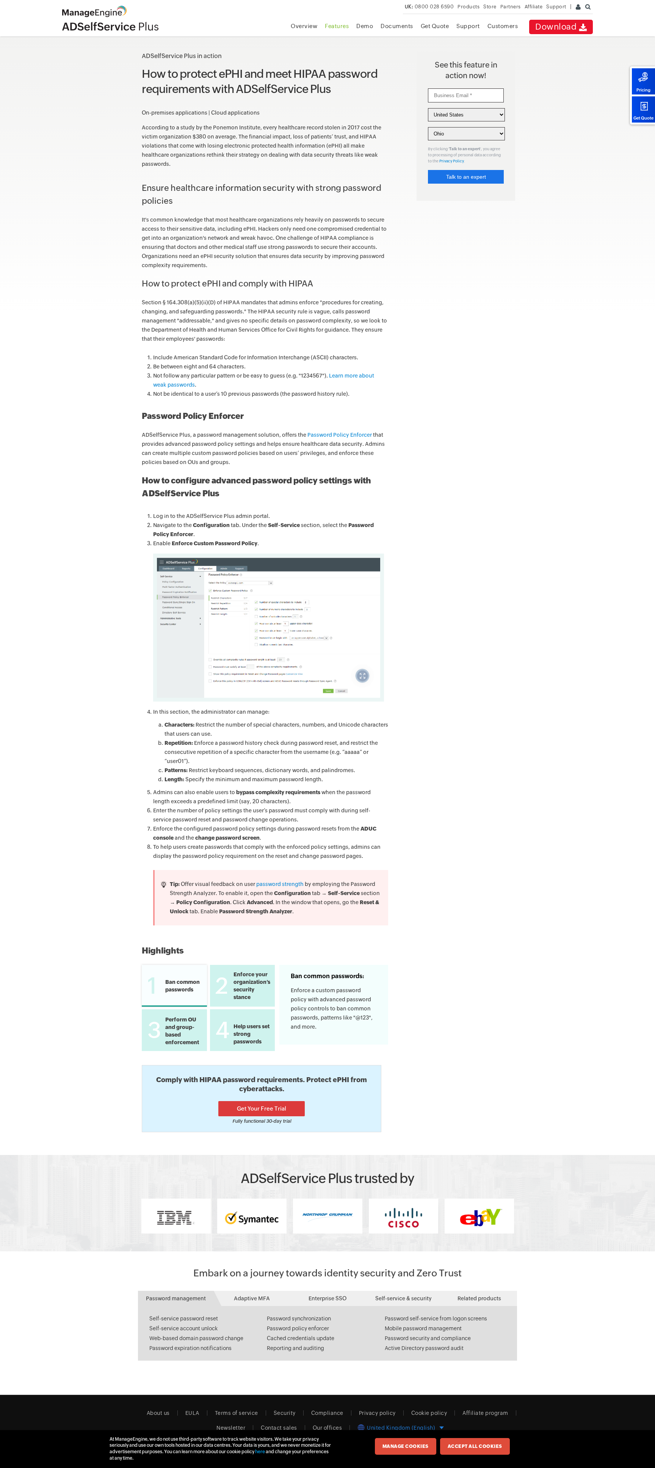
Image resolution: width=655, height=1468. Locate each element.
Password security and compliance (428, 1338)
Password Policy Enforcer (339, 435)
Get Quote (643, 118)
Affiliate (534, 6)
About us (158, 1413)
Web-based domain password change (196, 1338)
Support (468, 26)
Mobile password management (423, 1328)
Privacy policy (377, 1413)
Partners (510, 6)
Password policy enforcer (298, 1328)
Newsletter (230, 1427)
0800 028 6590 (429, 6)
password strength (280, 884)
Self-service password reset (183, 1318)
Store (490, 6)
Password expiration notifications (190, 1348)
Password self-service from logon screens (436, 1318)
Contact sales (279, 1427)
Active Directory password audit (424, 1348)
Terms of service (236, 1413)
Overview (304, 26)
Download (557, 26)
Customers (502, 26)
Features (337, 26)
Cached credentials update (300, 1338)
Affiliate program (485, 1413)
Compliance (327, 1413)
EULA (192, 1413)
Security (285, 1413)
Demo (364, 26)
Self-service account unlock (183, 1328)
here (260, 1451)
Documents (397, 26)
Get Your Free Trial (261, 1108)
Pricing (643, 90)
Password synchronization (299, 1318)
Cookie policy (429, 1413)
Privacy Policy (451, 161)
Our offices (327, 1427)
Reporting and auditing (295, 1348)
